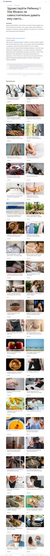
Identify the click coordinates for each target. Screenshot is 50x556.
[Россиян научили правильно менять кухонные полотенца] (15, 289)
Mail (2, 555)
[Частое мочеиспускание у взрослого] (15, 485)
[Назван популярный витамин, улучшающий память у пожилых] (35, 211)
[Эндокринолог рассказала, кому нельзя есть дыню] (15, 407)
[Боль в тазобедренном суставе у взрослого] (15, 328)
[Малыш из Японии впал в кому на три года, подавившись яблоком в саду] (35, 504)
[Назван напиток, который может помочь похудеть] (35, 289)
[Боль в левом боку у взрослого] (35, 407)
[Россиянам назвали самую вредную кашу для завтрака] (15, 172)
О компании (6, 555)
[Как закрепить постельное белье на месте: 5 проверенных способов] (15, 191)
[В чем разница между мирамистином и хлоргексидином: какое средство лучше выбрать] (35, 543)
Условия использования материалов (32, 555)
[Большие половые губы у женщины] (35, 94)
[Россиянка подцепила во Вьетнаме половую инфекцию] (35, 133)
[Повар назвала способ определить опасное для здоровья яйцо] (35, 191)
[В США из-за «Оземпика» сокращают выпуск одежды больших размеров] (35, 231)
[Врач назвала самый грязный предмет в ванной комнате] (15, 446)
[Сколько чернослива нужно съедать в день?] (15, 309)
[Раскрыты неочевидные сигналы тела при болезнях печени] (35, 152)
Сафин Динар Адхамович (18, 38)
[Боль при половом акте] (35, 172)
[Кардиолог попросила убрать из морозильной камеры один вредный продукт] (35, 309)
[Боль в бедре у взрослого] (35, 367)
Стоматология (17, 5)
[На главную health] (8, 1)
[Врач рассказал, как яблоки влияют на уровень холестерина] (15, 133)
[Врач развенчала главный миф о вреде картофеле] (15, 524)
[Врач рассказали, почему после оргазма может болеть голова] (35, 250)
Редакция (23, 555)
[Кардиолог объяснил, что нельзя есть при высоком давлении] (15, 231)
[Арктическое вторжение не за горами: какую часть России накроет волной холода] (15, 211)
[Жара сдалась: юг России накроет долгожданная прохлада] (15, 465)
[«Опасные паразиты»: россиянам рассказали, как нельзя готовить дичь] (15, 270)
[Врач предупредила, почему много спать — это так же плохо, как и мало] (15, 250)
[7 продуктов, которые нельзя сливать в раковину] (15, 504)
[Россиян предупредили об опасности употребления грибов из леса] (35, 465)
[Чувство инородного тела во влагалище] (35, 270)
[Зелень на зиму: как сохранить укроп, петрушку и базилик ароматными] (15, 113)
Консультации (9, 5)
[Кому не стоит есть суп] (15, 426)
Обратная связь (42, 555)
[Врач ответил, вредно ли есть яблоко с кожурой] (15, 348)
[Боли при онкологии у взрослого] (35, 485)
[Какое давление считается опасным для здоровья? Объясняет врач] (15, 94)
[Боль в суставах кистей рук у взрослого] (15, 387)
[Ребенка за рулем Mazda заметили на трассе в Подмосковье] (35, 524)
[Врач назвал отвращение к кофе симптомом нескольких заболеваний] (15, 543)
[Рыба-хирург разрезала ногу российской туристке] (35, 348)
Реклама (10, 555)
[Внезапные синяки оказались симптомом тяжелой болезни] (35, 113)
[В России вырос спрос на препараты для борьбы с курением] (35, 426)
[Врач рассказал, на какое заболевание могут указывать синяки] (15, 152)
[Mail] (4, 1)
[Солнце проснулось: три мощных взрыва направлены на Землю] (15, 367)
